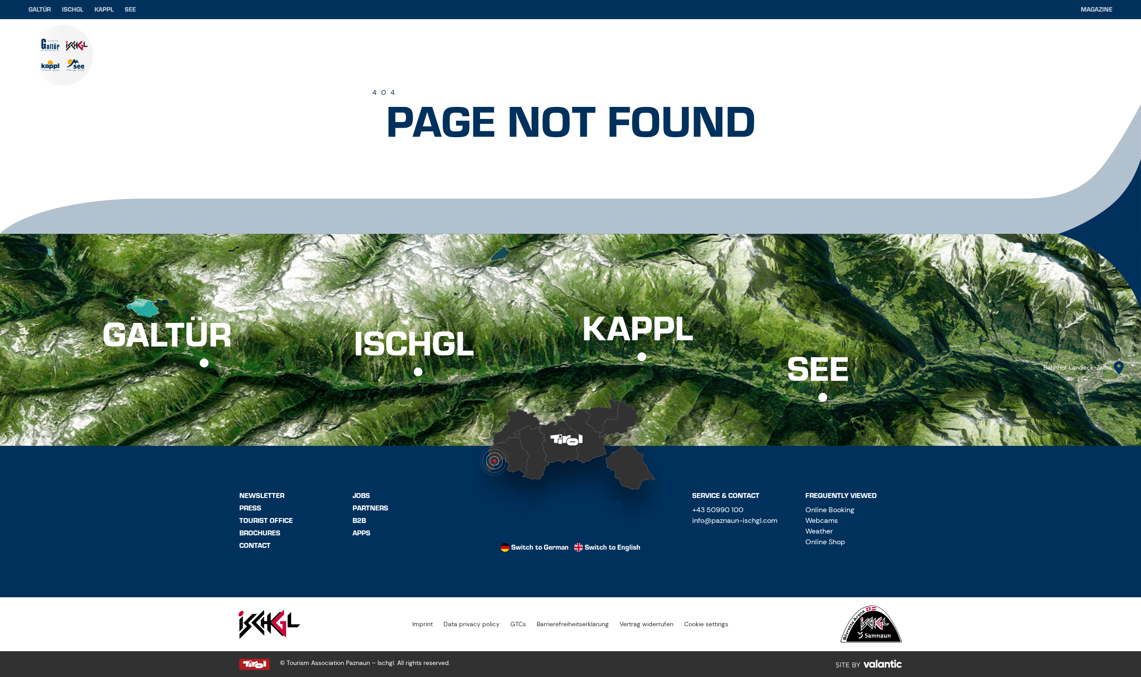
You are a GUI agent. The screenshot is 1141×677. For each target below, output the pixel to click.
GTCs (518, 624)
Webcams (821, 520)
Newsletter (261, 495)
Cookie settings (706, 624)
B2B (359, 520)
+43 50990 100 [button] (717, 509)
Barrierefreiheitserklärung (573, 624)
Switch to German (540, 547)
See (130, 9)
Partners (370, 508)
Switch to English (612, 547)
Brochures (259, 533)
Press (250, 508)
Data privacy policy (471, 624)
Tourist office (266, 520)
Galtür (40, 9)
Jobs (361, 495)
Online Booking (829, 509)
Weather (819, 531)
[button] (524, 504)
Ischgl (72, 9)
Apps (361, 533)
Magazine (1096, 9)
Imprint (422, 624)
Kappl (104, 9)
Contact (255, 545)
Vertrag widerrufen (646, 624)
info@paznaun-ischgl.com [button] (734, 520)
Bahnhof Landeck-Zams (1077, 367)
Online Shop (825, 541)
